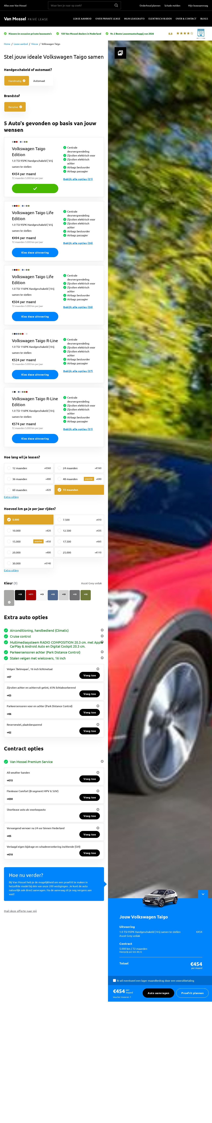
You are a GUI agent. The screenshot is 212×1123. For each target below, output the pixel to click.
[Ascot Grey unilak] (9, 598)
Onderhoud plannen (150, 5)
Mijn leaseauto (134, 18)
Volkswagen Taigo (51, 43)
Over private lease (107, 18)
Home (7, 43)
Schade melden (172, 5)
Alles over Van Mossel (15, 5)
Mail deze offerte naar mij (20, 910)
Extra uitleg (11, 496)
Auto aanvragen (158, 993)
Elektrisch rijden (160, 18)
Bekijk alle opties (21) (78, 179)
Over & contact (186, 18)
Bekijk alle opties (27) (78, 371)
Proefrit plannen (192, 993)
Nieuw (34, 43)
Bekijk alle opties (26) (78, 243)
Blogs (204, 18)
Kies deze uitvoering (35, 188)
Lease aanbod (82, 18)
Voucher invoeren (121, 997)
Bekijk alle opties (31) (78, 429)
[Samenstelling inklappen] (203, 894)
